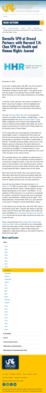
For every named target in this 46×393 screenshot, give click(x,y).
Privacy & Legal (27, 374)
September (7, 279)
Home (3, 28)
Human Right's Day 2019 (19, 115)
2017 (6, 309)
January (6, 302)
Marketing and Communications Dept (15, 350)
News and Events (13, 28)
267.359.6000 (24, 391)
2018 (6, 306)
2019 (29, 28)
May (5, 291)
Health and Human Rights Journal (29, 119)
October (6, 276)
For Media (12, 374)
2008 (6, 329)
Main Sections (10, 22)
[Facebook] (4, 385)
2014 (6, 318)
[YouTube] (11, 385)
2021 (6, 261)
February (7, 300)
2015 (6, 315)
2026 (6, 246)
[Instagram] (7, 385)
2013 (6, 321)
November (7, 273)
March (6, 297)
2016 (6, 312)
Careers (19, 374)
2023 (6, 255)
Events (5, 338)
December (37, 28)
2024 (6, 252)
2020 (6, 264)
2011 (5, 326)
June (5, 288)
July (5, 285)
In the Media (7, 333)
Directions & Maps (8, 377)
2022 (6, 258)
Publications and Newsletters (12, 346)
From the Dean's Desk (10, 342)
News (23, 28)
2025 (6, 249)
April (5, 294)
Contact (35, 374)
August (6, 282)
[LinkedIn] (15, 385)
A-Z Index (5, 374)
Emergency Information (20, 377)
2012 (6, 323)
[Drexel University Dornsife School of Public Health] (20, 13)
